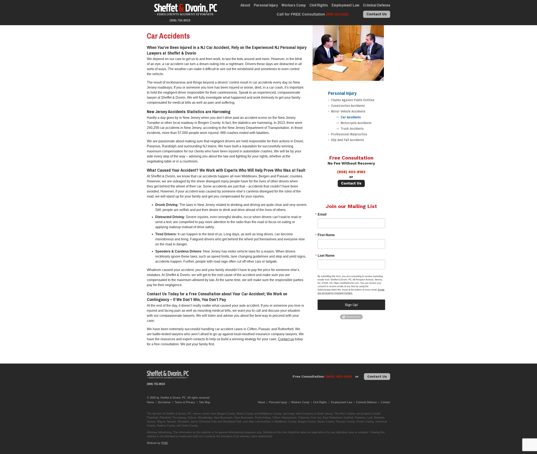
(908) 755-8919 (156, 384)
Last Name (326, 255)
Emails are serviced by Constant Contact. (351, 291)
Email (322, 214)
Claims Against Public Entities (352, 100)
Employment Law (345, 5)
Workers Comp (294, 5)
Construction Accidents (348, 105)
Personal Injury (266, 5)
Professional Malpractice (349, 134)
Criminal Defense (376, 5)
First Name (326, 235)
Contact (385, 402)
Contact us (286, 339)
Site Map (204, 402)
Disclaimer (164, 402)
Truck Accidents (352, 128)
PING (164, 443)
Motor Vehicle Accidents (348, 111)
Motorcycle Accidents (356, 122)
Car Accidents (351, 117)
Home (150, 402)
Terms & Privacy (185, 402)
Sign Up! (351, 304)
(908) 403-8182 (351, 172)
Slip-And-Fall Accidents (347, 139)
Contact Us (376, 14)
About (245, 5)
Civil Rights (318, 5)
